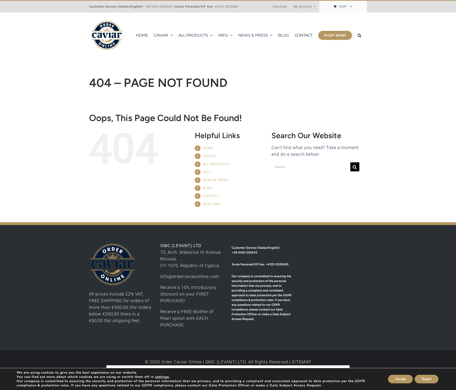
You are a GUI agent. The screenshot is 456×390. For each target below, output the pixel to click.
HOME (208, 148)
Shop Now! (212, 204)
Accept (400, 379)
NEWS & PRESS (215, 180)
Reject (426, 379)
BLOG (207, 188)
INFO (207, 172)
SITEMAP (301, 361)
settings (162, 377)
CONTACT (211, 196)
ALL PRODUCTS (215, 164)
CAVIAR (209, 156)
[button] (359, 35)
